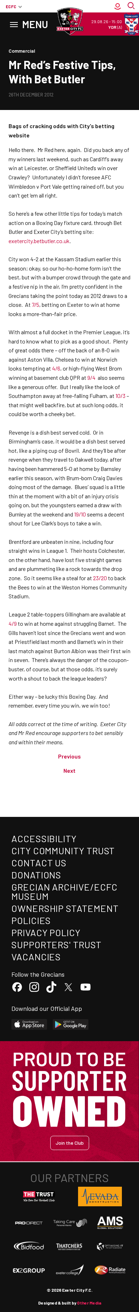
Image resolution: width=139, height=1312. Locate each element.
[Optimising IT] (110, 1246)
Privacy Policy (46, 932)
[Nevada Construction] (100, 1196)
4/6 (56, 368)
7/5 (35, 304)
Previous (69, 756)
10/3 (120, 395)
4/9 (13, 623)
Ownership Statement (64, 908)
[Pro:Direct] (28, 1222)
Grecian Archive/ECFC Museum (64, 891)
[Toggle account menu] (117, 6)
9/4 (91, 377)
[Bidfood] (28, 1246)
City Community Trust (63, 850)
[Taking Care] (69, 1223)
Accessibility (44, 838)
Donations (36, 874)
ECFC (11, 6)
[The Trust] (39, 1196)
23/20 (100, 577)
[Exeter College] (69, 1270)
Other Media (89, 1302)
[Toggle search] (132, 6)
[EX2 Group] (28, 1270)
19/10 (80, 514)
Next (69, 770)
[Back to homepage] (69, 21)
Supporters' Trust (56, 944)
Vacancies (36, 956)
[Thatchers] (69, 1246)
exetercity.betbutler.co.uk (39, 240)
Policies (31, 920)
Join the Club (70, 1143)
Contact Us (39, 862)
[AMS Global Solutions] (110, 1222)
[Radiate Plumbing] (110, 1270)
